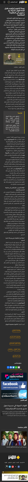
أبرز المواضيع (16, 356)
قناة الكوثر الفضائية (15, 343)
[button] (26, 414)
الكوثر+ (5, 462)
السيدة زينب (10, 139)
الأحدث (17, 462)
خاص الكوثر (17, 349)
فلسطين (10, 462)
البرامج (13, 462)
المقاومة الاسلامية (15, 337)
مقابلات (10, 349)
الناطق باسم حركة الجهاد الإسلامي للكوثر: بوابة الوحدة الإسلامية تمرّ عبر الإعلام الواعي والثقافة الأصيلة (12, 120)
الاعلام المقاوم (16, 330)
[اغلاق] (3, 472)
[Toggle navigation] (4, 2)
